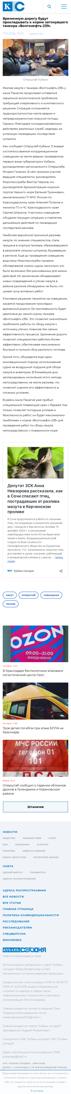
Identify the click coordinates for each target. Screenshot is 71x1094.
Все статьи (12, 902)
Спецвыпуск (38, 872)
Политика (9, 851)
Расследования (16, 921)
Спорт (52, 838)
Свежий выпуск (13, 872)
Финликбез (12, 940)
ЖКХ (5, 844)
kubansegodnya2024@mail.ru (22, 1017)
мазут (10, 595)
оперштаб (29, 595)
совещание (51, 595)
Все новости (13, 896)
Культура (43, 844)
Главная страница (18, 909)
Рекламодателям (17, 927)
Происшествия (32, 838)
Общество (36, 34)
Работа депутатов (14, 857)
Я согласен (37, 1090)
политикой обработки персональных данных (30, 1077)
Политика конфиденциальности (31, 915)
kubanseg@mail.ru (15, 1056)
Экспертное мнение (46, 857)
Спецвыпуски (14, 933)
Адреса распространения (19, 879)
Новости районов (34, 851)
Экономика (22, 844)
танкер (10, 603)
